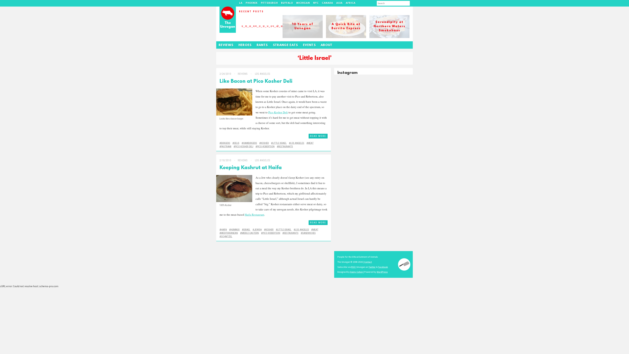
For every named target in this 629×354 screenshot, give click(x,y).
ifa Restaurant (256, 214)
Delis (236, 143)
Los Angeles (262, 73)
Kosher (265, 143)
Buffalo (287, 3)
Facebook (383, 267)
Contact (368, 261)
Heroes (245, 45)
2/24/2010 (225, 73)
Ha (246, 214)
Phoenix (251, 3)
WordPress (382, 271)
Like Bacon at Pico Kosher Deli (255, 81)
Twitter (372, 267)
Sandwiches (309, 233)
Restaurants (285, 146)
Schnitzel (226, 236)
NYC (316, 3)
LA (240, 3)
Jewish (258, 229)
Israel (246, 229)
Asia (339, 3)
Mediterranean (229, 233)
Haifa (224, 229)
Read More (318, 136)
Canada (327, 3)
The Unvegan (227, 25)
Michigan (303, 3)
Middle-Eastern (250, 233)
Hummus (235, 229)
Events (309, 45)
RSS (353, 267)
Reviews (226, 45)
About (327, 45)
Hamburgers (250, 143)
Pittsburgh (269, 3)
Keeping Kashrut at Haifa (250, 168)
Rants (262, 45)
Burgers (225, 143)
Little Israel (280, 143)
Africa (350, 3)
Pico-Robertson (266, 146)
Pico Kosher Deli (278, 112)
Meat (311, 143)
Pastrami (226, 146)
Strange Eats (285, 45)
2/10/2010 (225, 160)
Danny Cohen (356, 271)
